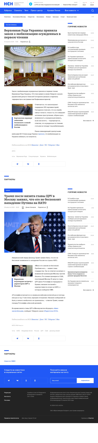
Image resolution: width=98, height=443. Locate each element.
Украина (43, 156)
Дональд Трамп (55, 331)
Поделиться (24, 42)
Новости (34, 145)
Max (57, 145)
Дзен (41, 145)
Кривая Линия (53, 10)
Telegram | (52, 145)
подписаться (85, 380)
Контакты (7, 396)
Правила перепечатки (11, 418)
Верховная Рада (21, 156)
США (46, 331)
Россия (36, 331)
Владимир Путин (27, 331)
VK (46, 145)
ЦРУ (42, 331)
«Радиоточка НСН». (51, 311)
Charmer (91, 418)
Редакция (7, 392)
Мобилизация (51, 156)
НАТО (18, 331)
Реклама (7, 400)
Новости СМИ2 (9, 361)
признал (41, 134)
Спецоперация (33, 156)
